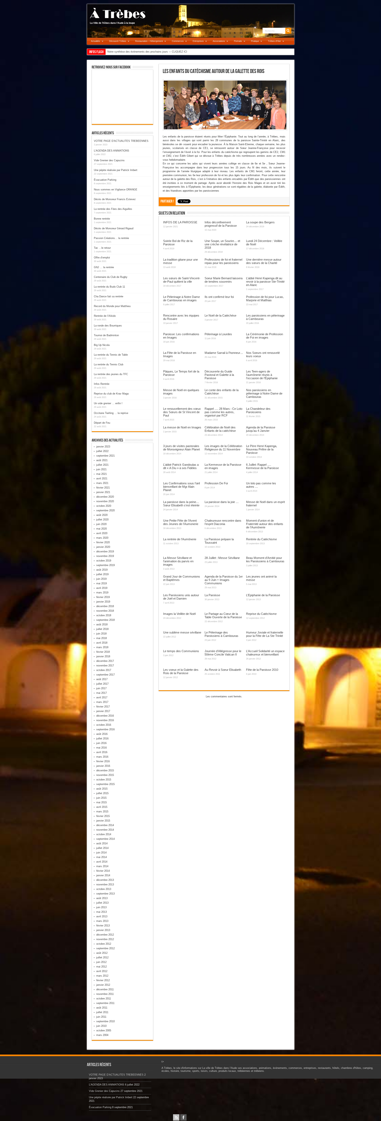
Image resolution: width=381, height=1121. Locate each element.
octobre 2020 (103, 505)
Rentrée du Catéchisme (261, 539)
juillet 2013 (102, 902)
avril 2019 (101, 587)
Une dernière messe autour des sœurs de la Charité (263, 261)
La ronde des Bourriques (108, 325)
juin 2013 (101, 907)
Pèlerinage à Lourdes (218, 334)
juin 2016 (101, 743)
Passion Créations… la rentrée (111, 238)
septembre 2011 (105, 1003)
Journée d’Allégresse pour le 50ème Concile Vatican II (223, 652)
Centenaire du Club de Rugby (110, 276)
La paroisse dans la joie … (222, 502)
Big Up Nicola (102, 345)
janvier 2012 (103, 984)
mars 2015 (102, 811)
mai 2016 (101, 747)
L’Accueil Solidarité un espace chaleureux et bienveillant (265, 652)
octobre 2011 (103, 998)
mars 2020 (102, 537)
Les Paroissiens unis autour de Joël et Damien (181, 596)
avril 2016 (101, 752)
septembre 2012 (105, 948)
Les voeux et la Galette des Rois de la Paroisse (180, 671)
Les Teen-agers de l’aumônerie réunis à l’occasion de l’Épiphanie (262, 375)
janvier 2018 (103, 656)
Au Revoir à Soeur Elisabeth (223, 669)
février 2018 (103, 651)
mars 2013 (102, 920)
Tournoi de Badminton (106, 335)
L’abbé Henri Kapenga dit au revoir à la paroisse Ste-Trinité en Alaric (265, 281)
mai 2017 (101, 692)
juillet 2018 (102, 629)
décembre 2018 (105, 606)
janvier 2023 (103, 446)
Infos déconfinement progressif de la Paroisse (221, 224)
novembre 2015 (105, 775)
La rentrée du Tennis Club (108, 364)
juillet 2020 (102, 519)
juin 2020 (101, 524)
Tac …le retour (102, 247)
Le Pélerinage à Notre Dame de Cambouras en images (181, 298)
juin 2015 (101, 797)
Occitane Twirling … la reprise (111, 413)
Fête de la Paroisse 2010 (262, 669)
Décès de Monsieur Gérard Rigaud (113, 228)
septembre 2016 (105, 729)
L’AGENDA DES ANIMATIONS (111, 150)
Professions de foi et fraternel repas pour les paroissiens (223, 261)
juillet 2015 (102, 793)
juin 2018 (101, 633)
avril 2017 (101, 697)
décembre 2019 (105, 551)
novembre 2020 (105, 501)
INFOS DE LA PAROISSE (180, 222)
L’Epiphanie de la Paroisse (263, 595)
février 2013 (103, 925)
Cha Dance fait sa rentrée (108, 296)
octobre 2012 (103, 943)
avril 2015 (101, 806)
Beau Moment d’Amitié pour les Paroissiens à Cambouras (265, 559)
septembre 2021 (105, 455)
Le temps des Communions (181, 651)
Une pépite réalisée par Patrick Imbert (115, 170)
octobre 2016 (103, 724)
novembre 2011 (105, 993)
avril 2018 (101, 642)
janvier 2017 (103, 711)
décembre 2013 (105, 879)
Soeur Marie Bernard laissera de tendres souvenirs (223, 279)
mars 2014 (102, 866)
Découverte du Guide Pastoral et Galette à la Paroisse (219, 375)
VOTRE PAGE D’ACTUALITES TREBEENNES (121, 140)
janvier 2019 (103, 601)
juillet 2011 (102, 1012)
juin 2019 (101, 578)
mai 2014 (101, 857)
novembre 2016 (105, 720)
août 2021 (102, 460)
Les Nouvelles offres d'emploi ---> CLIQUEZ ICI (134, 51)
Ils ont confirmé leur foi (219, 296)
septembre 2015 (105, 784)
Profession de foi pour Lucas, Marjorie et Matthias (265, 298)
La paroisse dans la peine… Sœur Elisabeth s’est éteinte (181, 503)
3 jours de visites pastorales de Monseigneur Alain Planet (181, 447)
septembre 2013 (105, 893)
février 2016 (103, 761)
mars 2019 (102, 592)
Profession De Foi (216, 483)
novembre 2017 (105, 665)
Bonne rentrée (102, 218)
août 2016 (102, 733)
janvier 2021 (103, 492)
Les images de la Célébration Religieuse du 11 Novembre (223, 447)
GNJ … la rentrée (104, 267)
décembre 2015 (105, 770)
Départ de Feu (102, 422)
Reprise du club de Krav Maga (111, 393)
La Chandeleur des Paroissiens (258, 410)
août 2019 (102, 569)
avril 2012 (101, 971)
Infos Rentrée (101, 383)
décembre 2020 (105, 496)
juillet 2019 (102, 574)
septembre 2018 (105, 619)
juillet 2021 (102, 464)
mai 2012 (101, 966)
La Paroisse (212, 595)
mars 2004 (102, 1035)
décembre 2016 (105, 715)
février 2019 (103, 597)
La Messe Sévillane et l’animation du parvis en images (178, 561)
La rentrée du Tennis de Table (111, 354)
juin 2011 (101, 1016)
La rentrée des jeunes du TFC (111, 374)
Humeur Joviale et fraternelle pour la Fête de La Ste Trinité (264, 634)
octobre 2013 (103, 889)
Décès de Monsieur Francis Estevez (115, 199)
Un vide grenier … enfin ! (108, 403)
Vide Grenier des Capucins (109, 160)
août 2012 (102, 952)
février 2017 (103, 706)
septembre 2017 (105, 674)
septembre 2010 (105, 1021)
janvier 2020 (103, 546)
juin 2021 (101, 469)
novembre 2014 (105, 829)
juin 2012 (101, 962)
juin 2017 (101, 688)
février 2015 (103, 816)
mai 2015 (101, 802)
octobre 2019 (103, 560)
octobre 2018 (103, 615)
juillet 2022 (102, 451)
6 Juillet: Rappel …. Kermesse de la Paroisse (262, 466)
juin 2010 (101, 1025)
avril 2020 (101, 533)
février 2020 (103, 542)
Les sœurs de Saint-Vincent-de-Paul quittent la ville (181, 279)
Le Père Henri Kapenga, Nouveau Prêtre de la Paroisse (261, 449)
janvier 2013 (103, 930)
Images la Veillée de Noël (179, 613)
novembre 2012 (105, 939)
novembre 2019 (105, 556)
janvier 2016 (103, 765)
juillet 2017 (102, 683)
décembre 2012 (105, 934)
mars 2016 (102, 756)
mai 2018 (101, 638)
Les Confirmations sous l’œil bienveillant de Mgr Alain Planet (181, 487)
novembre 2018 (105, 610)
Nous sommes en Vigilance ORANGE (115, 189)
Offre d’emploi (102, 257)
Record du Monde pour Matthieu (112, 306)
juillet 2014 (102, 848)
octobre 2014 (103, 834)
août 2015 (102, 788)
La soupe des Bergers (260, 222)
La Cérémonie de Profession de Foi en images (264, 335)
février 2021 (103, 487)
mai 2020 (101, 528)
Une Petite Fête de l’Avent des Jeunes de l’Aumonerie (180, 522)
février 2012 (103, 980)
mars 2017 (102, 702)
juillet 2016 (102, 738)
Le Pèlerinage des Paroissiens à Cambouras (221, 634)
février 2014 (103, 870)
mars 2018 (102, 647)
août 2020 (102, 514)
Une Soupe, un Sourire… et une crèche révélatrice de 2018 (222, 244)
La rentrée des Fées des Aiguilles (113, 208)
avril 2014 (101, 861)
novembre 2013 (105, 884)
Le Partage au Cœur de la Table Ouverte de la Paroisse (223, 615)
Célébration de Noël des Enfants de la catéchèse (220, 429)
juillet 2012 (102, 957)
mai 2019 (101, 583)
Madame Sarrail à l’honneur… (224, 352)
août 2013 (102, 898)
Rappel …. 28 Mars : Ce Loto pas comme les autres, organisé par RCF (223, 412)
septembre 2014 (105, 838)
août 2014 (102, 843)
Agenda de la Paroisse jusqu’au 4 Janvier (260, 429)
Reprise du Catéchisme (261, 613)
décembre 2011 (105, 989)
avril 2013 (101, 916)
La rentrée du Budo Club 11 (109, 286)
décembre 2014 (105, 825)
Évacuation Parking (105, 179)
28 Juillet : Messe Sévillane (222, 558)
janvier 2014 (103, 875)
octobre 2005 (103, 1030)
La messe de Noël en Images (182, 427)
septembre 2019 (105, 565)
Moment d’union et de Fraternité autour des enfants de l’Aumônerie (264, 524)
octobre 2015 (103, 779)
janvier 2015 (103, 820)
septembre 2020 (105, 510)
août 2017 (102, 679)
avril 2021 (101, 478)
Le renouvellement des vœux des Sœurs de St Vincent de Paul (182, 412)
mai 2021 (101, 473)
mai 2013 (101, 911)
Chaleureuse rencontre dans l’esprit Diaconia (223, 522)
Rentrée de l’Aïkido (105, 315)
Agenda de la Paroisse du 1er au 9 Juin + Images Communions (224, 580)
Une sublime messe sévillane (182, 632)
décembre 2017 (105, 660)
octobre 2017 (103, 670)
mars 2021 (102, 483)
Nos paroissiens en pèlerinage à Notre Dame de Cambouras (264, 393)
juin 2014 (101, 852)
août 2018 (102, 624)
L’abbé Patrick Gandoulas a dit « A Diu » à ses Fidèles (181, 466)
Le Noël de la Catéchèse (220, 315)
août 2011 (101, 1007)
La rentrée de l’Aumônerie (179, 539)
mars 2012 (102, 975)
